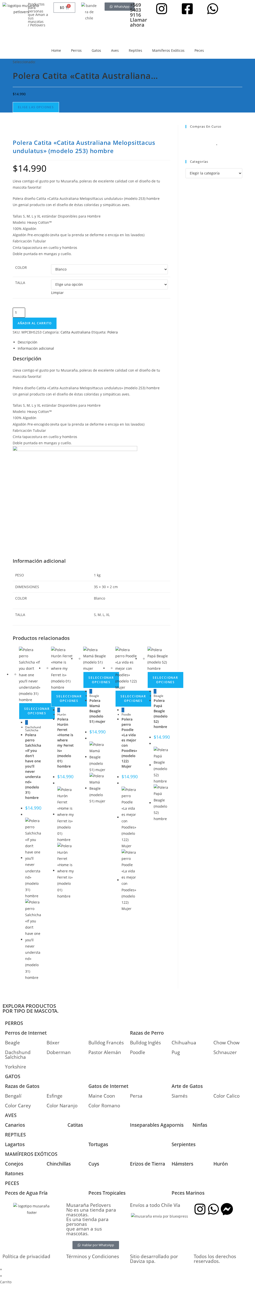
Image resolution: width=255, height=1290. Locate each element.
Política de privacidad (26, 1256)
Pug (176, 1052)
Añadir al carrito (35, 323)
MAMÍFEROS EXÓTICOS (31, 1154)
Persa (136, 1096)
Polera (112, 332)
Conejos (14, 1164)
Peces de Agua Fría (26, 1193)
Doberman (59, 1052)
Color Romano (104, 1105)
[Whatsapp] (213, 1209)
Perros (76, 50)
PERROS (14, 1023)
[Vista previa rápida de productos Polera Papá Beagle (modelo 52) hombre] (155, 691)
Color (21, 267)
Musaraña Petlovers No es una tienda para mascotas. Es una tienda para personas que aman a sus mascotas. (91, 1219)
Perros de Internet (26, 1033)
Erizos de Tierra (147, 1164)
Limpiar (57, 292)
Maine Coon (101, 1096)
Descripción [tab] (27, 342)
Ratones (14, 1173)
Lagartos (15, 1144)
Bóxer (53, 1042)
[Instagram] (200, 1209)
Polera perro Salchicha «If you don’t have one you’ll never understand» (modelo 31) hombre (33, 766)
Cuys (93, 1164)
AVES (10, 1115)
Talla (20, 282)
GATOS (12, 1076)
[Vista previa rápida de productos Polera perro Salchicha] (26, 722)
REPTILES (15, 1134)
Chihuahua (184, 1042)
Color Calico (226, 1096)
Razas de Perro (147, 1033)
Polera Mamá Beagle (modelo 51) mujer (97, 711)
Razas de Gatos (22, 1086)
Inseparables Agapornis (157, 1125)
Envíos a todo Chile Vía (155, 1205)
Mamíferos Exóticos (168, 50)
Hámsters (182, 1164)
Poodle (126, 714)
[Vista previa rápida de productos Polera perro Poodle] (123, 710)
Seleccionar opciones (37, 711)
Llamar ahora (138, 22)
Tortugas (98, 1144)
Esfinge (55, 1096)
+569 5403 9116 (135, 9)
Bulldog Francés (106, 1042)
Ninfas (199, 1125)
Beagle (94, 696)
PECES (12, 1183)
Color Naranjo (62, 1105)
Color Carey (18, 1105)
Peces (199, 50)
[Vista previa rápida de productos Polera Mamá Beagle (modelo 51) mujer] (90, 691)
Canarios (15, 1125)
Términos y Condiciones (92, 1256)
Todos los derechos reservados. (215, 1258)
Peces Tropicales (107, 1193)
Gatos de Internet (108, 1086)
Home (56, 50)
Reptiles (135, 50)
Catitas (75, 1125)
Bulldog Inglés (145, 1042)
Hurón (61, 714)
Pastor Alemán (104, 1052)
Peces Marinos (188, 1193)
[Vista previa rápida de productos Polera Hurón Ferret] (58, 710)
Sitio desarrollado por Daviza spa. (154, 1258)
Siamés (180, 1096)
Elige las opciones (36, 107)
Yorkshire (15, 1067)
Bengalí (13, 1096)
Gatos (96, 50)
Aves (115, 50)
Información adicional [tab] (36, 348)
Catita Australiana (75, 332)
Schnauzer (225, 1052)
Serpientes (183, 1144)
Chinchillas (59, 1164)
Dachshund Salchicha (33, 728)
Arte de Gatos (187, 1086)
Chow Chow (226, 1042)
